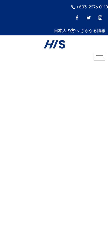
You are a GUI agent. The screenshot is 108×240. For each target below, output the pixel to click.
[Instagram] (100, 18)
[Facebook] (77, 18)
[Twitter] (89, 18)
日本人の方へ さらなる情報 (79, 30)
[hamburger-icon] (99, 57)
